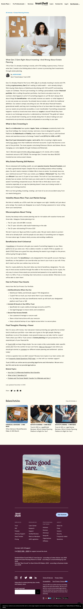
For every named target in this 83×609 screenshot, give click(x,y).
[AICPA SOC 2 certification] (54, 598)
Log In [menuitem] (66, 4)
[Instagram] (16, 577)
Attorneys (46, 533)
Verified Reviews (34, 534)
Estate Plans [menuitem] (5, 4)
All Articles (9, 12)
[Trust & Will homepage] (41, 4)
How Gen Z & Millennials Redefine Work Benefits (24, 372)
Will (16, 528)
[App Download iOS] (58, 598)
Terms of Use (69, 605)
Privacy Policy (59, 578)
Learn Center (32, 525)
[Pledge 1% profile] (46, 598)
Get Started (62, 515)
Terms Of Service (48, 578)
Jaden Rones (17, 74)
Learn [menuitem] (51, 4)
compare (23, 349)
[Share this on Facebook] (17, 390)
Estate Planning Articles (21, 12)
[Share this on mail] (20, 390)
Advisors (45, 527)
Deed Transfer (19, 536)
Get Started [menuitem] (75, 4)
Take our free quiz (45, 347)
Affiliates (45, 541)
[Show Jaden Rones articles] (8, 75)
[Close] (80, 606)
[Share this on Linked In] (14, 390)
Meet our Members (34, 536)
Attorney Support (20, 534)
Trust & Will (11, 344)
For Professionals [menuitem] (18, 4)
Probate (17, 531)
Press (58, 528)
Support (31, 531)
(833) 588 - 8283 (23, 551)
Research (31, 528)
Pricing (17, 539)
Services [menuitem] (30, 4)
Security (59, 534)
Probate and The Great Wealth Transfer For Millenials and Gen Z (29, 378)
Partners (45, 530)
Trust (16, 525)
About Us (59, 525)
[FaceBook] (21, 577)
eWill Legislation (33, 539)
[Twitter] (26, 577)
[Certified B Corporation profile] (43, 598)
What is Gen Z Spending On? (17, 375)
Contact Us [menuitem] (59, 4)
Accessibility (46, 581)
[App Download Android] (65, 598)
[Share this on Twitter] (12, 391)
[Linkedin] (35, 577)
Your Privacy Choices (58, 581)
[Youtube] (30, 577)
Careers (59, 531)
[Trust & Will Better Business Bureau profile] (49, 598)
